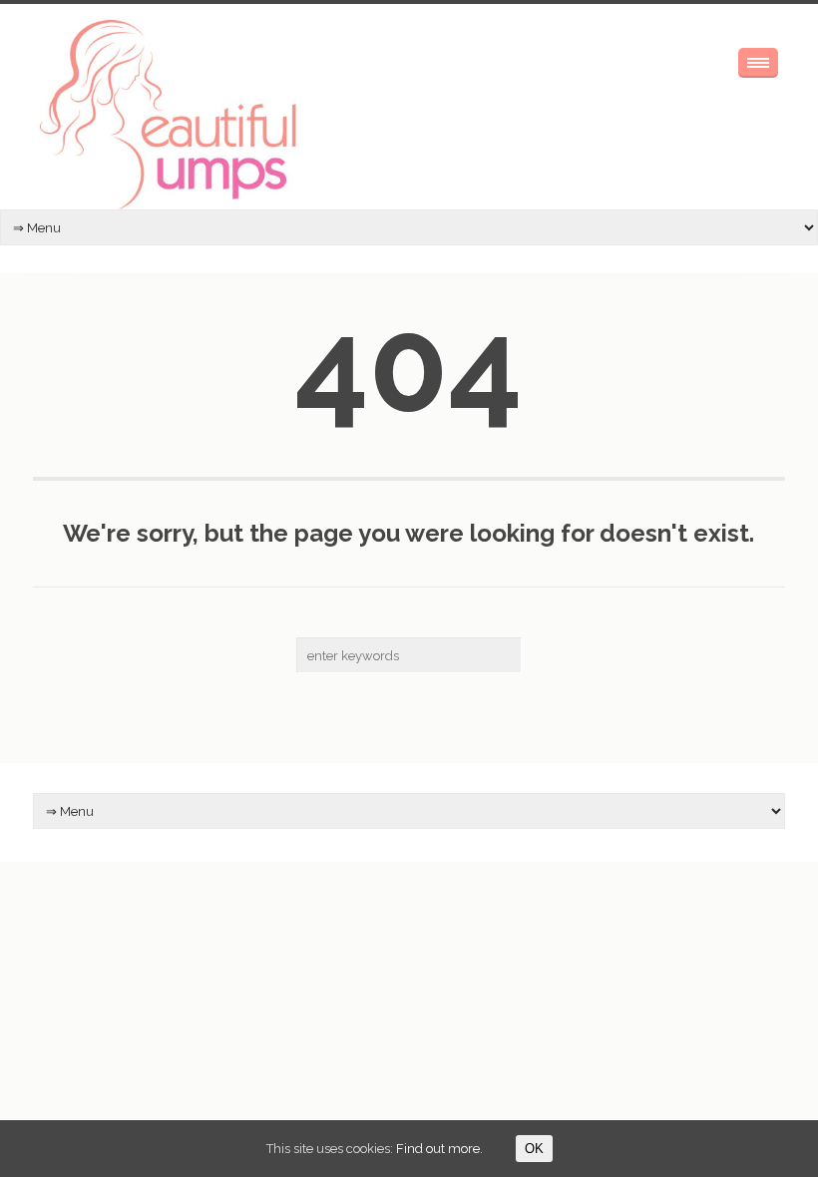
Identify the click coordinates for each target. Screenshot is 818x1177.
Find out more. (439, 1148)
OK (534, 1148)
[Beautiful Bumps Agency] (169, 114)
